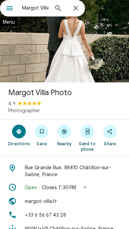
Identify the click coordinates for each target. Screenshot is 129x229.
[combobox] (35, 8)
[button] (64, 187)
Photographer (24, 110)
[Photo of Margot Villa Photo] (64, 41)
